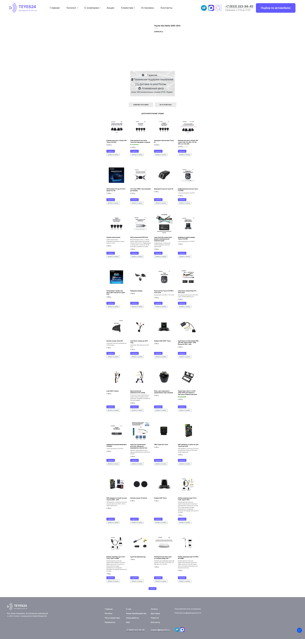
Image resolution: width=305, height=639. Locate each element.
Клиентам (127, 7)
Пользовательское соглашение (188, 609)
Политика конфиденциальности (188, 613)
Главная (55, 7)
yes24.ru (166, 630)
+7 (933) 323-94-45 (239, 6)
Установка (147, 7)
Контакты (166, 7)
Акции (110, 7)
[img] (13, 8)
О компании (91, 7)
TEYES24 (27, 6)
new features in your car (28, 10)
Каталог (71, 7)
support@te (156, 630)
